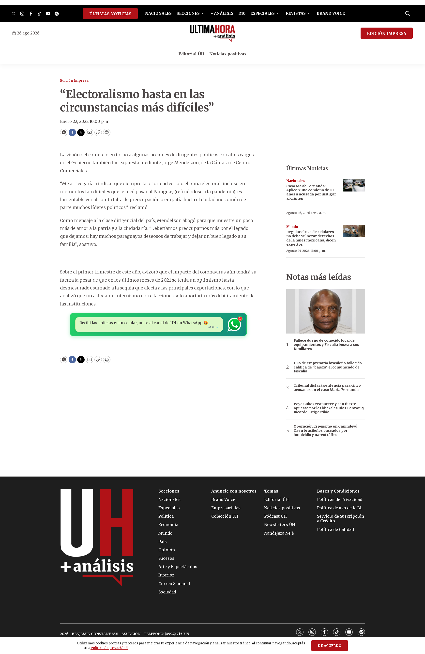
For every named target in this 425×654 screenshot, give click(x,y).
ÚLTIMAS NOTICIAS (110, 13)
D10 (241, 13)
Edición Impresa (74, 81)
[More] (203, 13)
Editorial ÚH (191, 53)
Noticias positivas (227, 53)
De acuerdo (329, 646)
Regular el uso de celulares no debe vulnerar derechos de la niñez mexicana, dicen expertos (311, 238)
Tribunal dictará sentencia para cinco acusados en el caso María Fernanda (327, 387)
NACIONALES (158, 13)
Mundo (292, 227)
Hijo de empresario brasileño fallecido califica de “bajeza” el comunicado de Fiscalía (328, 367)
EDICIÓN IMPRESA (386, 33)
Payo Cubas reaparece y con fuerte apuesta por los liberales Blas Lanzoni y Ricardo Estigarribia (329, 408)
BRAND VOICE (331, 13)
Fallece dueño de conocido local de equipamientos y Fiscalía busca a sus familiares (326, 344)
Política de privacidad (109, 648)
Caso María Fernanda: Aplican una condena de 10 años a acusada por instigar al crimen (311, 192)
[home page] (212, 33)
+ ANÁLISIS (222, 13)
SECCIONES (188, 13)
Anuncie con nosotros (234, 491)
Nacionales (295, 181)
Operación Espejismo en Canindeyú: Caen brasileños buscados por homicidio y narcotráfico (326, 430)
